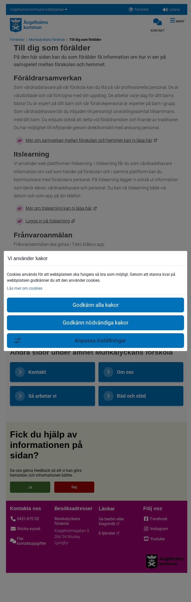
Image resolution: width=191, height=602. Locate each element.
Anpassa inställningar (100, 340)
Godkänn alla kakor (96, 305)
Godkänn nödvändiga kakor (95, 323)
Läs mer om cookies (24, 288)
